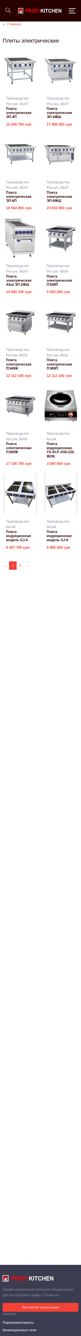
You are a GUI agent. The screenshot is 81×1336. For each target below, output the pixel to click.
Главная (14, 24)
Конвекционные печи (19, 1330)
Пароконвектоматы (18, 1322)
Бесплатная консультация (40, 1307)
